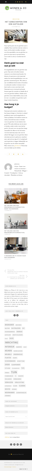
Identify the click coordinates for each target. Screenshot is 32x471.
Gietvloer (8, 335)
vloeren (22, 386)
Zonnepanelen (21, 392)
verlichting (19, 382)
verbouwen (17, 379)
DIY (23, 328)
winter (7, 389)
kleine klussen (18, 351)
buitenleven (15, 328)
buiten (7, 328)
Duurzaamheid (10, 331)
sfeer (7, 365)
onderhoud (18, 354)
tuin (14, 372)
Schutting (20, 361)
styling (7, 368)
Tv (15, 376)
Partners (14, 466)
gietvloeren (17, 146)
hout (6, 338)
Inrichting (16, 19)
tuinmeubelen (9, 376)
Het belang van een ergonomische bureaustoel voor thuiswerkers (14, 207)
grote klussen (18, 335)
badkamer (9, 325)
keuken (8, 351)
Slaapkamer (16, 365)
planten (8, 358)
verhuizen (9, 382)
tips (22, 368)
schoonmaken (10, 361)
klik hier (7, 437)
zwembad (7, 395)
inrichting (11, 342)
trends (7, 372)
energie (19, 332)
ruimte (15, 357)
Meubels (8, 354)
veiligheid (8, 379)
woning (14, 389)
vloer (15, 386)
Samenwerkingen (8, 466)
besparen (18, 325)
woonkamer (9, 392)
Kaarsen (19, 347)
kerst (25, 347)
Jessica (16, 164)
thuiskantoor (15, 368)
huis (12, 338)
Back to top (23, 469)
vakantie (20, 376)
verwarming (8, 385)
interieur (9, 346)
